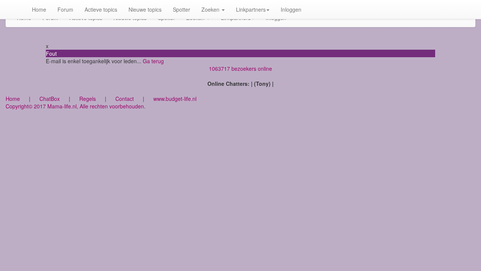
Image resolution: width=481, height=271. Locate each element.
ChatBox (49, 98)
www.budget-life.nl (175, 98)
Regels (87, 98)
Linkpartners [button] (251, 9)
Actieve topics (101, 9)
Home (39, 9)
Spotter (181, 9)
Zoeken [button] (211, 9)
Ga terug (153, 61)
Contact (124, 98)
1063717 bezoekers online (240, 68)
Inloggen (291, 9)
